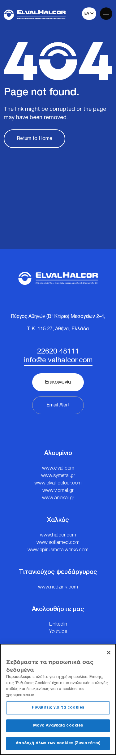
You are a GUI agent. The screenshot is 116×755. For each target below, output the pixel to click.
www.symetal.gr (58, 476)
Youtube (58, 632)
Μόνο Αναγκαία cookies (58, 725)
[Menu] (106, 13)
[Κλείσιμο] (108, 652)
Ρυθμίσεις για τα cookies (58, 707)
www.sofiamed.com (58, 542)
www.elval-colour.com (58, 483)
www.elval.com (58, 468)
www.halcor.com (58, 535)
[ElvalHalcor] (35, 15)
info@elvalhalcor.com (58, 360)
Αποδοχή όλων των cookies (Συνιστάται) (58, 743)
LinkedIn (58, 624)
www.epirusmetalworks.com (58, 550)
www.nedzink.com (58, 587)
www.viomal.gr (58, 490)
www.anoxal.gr (58, 498)
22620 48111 (58, 352)
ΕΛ (87, 13)
